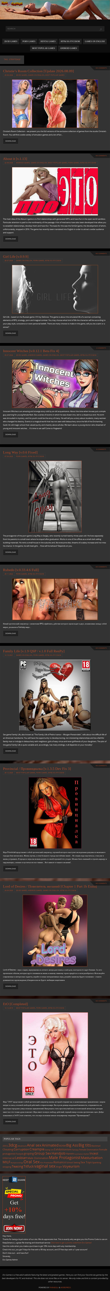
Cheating (8, 1149)
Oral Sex (31, 1162)
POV (41, 1163)
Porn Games (73, 163)
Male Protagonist (64, 1157)
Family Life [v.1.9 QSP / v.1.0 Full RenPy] (33, 651)
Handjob (58, 1153)
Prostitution (48, 1162)
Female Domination (89, 1149)
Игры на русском (88, 163)
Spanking (96, 1162)
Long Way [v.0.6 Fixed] (20, 452)
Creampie (37, 1149)
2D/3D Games (21, 75)
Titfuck (28, 1166)
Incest (94, 1153)
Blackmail (96, 1145)
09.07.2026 (9, 355)
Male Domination (38, 1158)
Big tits (84, 1145)
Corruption (21, 1149)
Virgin (59, 1166)
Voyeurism (71, 1166)
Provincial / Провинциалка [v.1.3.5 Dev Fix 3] (37, 769)
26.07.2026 (9, 260)
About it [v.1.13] (15, 159)
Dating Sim (49, 1150)
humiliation (78, 1154)
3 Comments (101, 348)
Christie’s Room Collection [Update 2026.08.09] (38, 71)
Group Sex (42, 1153)
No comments (101, 68)
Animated (50, 1145)
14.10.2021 (9, 655)
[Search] (100, 29)
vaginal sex (44, 1166)
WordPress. (66, 1287)
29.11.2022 (9, 574)
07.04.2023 (9, 456)
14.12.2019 (9, 1008)
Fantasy (75, 1149)
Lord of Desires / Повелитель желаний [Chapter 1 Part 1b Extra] (50, 886)
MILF (6, 1162)
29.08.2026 (9, 75)
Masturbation (92, 1157)
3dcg (12, 1145)
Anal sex (34, 1145)
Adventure (21, 1146)
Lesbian (21, 1157)
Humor (86, 1154)
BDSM (62, 1145)
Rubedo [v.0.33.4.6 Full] (21, 570)
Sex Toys (86, 1162)
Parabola (54, 1287)
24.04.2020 (9, 890)
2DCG (5, 1146)
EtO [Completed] (15, 1004)
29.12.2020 (9, 773)
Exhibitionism (62, 1149)
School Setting (73, 1162)
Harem (70, 1153)
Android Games (23, 163)
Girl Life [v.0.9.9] (15, 256)
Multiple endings (17, 1163)
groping (29, 1153)
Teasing (17, 1166)
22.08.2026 (9, 163)
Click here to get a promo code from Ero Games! (71, 1242)
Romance (59, 1162)
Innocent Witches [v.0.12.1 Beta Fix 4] (31, 351)
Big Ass (72, 1145)
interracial (9, 1158)
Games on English (36, 75)
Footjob (19, 1153)
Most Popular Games (54, 75)
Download (10, 141)
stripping (7, 1166)
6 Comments (101, 449)
